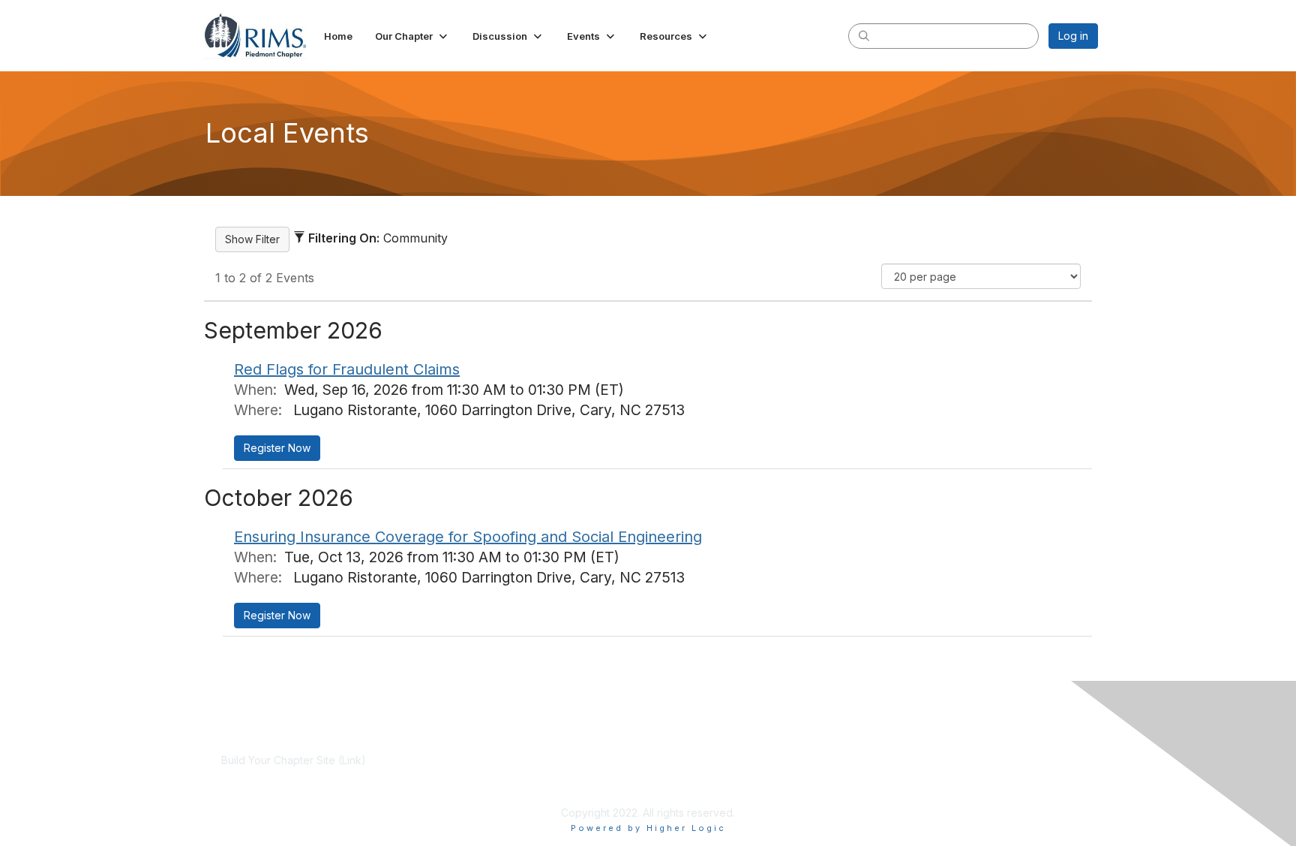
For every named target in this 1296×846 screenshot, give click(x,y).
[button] (412, 36)
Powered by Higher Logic (648, 828)
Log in (1073, 35)
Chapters (532, 789)
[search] (864, 35)
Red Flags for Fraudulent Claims (347, 369)
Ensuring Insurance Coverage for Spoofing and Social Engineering (468, 537)
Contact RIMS (831, 775)
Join (520, 760)
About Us (820, 760)
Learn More (538, 775)
